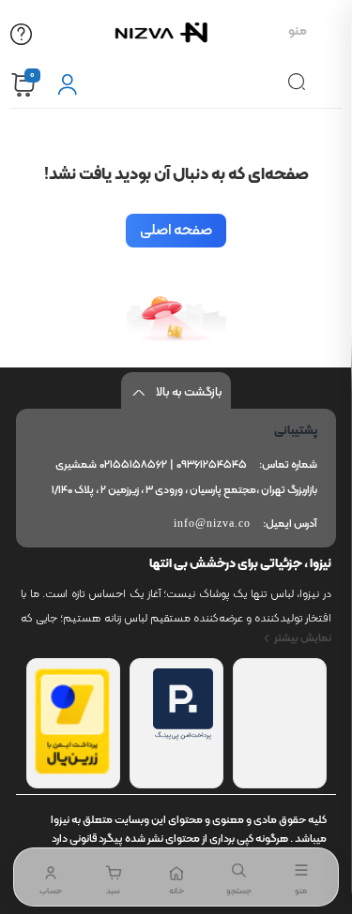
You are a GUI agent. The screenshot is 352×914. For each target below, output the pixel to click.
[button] (114, 877)
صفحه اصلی (176, 230)
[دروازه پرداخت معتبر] (72, 770)
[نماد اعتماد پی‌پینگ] (183, 737)
